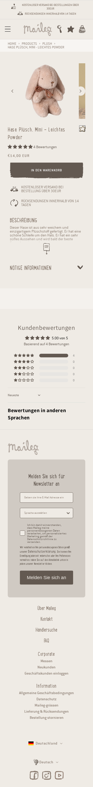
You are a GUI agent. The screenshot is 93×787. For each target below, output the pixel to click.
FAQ (46, 639)
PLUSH (47, 44)
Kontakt (47, 618)
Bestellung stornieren (47, 718)
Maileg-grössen (46, 705)
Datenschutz (46, 699)
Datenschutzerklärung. (42, 551)
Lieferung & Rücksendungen (46, 711)
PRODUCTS (29, 44)
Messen (46, 661)
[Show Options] (68, 513)
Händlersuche (46, 629)
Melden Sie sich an (46, 577)
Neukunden (46, 667)
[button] (7, 29)
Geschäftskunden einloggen (46, 673)
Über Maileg (46, 607)
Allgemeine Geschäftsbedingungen (46, 693)
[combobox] (45, 513)
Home (12, 44)
